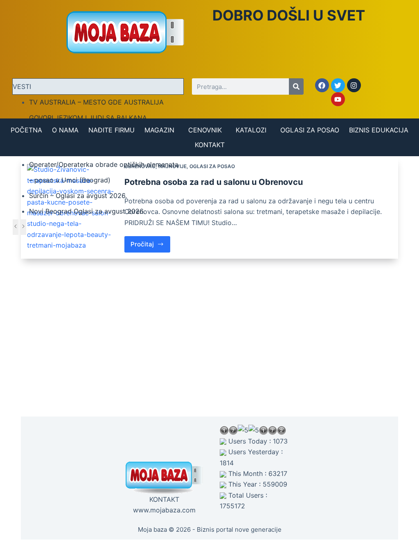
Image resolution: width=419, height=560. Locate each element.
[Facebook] (322, 85)
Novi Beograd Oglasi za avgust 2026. (87, 211)
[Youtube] (338, 99)
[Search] (296, 86)
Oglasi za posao (212, 166)
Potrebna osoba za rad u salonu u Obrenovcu (213, 182)
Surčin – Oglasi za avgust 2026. (78, 195)
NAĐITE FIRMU (111, 130)
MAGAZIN (159, 130)
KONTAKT (210, 145)
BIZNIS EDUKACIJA (378, 130)
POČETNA (26, 130)
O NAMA (65, 130)
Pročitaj (150, 242)
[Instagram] (354, 85)
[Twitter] (338, 85)
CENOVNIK (205, 130)
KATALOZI (251, 130)
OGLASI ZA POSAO (309, 130)
